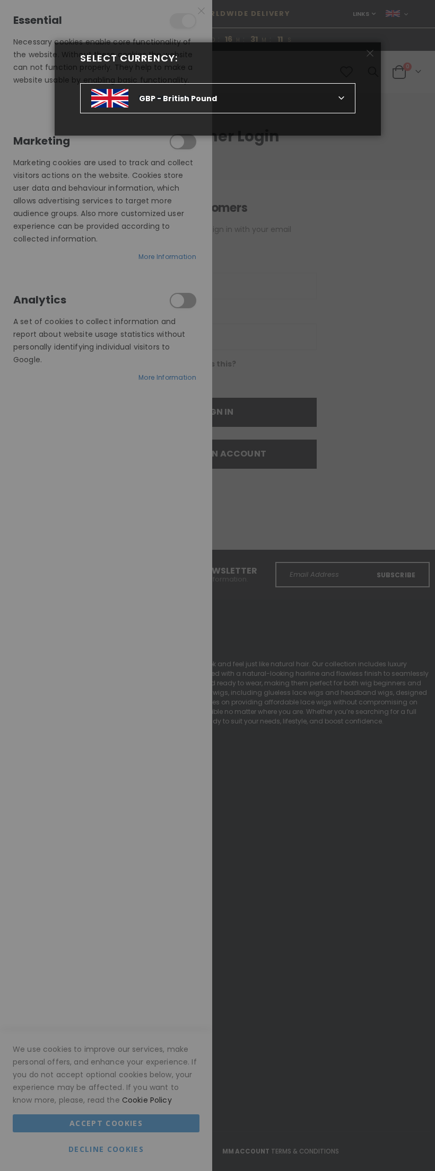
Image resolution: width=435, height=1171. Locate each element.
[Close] (369, 53)
